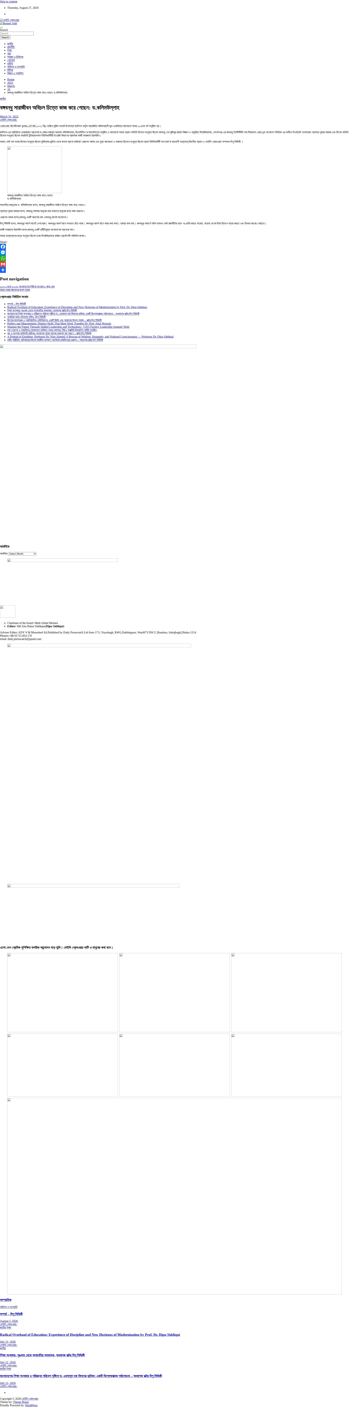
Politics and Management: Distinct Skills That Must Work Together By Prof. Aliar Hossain (59, 323)
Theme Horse (21, 1402)
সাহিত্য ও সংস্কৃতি (16, 66)
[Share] (174, 270)
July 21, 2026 (8, 1341)
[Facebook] (174, 247)
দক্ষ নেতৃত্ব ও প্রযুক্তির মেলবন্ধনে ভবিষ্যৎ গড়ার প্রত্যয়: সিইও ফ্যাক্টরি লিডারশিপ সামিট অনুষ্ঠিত (52, 330)
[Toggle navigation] (1, 27)
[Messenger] (174, 252)
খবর (9, 53)
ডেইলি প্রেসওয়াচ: (8, 119)
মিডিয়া (10, 70)
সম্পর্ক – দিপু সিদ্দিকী (16, 303)
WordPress (31, 1405)
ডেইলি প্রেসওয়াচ (30, 1398)
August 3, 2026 (9, 1321)
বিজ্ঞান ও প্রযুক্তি (15, 73)
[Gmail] (174, 264)
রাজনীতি (11, 47)
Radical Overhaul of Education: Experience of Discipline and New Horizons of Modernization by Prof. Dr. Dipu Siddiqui (77, 307)
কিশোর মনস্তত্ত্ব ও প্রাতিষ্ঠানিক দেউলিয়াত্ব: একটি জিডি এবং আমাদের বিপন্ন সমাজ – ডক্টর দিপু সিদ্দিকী (54, 320)
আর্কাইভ (4, 553)
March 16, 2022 (9, 116)
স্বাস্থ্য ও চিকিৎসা (15, 56)
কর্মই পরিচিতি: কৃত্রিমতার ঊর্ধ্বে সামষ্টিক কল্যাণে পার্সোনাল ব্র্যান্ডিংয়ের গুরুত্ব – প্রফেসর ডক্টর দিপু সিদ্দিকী (55, 339)
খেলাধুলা (11, 60)
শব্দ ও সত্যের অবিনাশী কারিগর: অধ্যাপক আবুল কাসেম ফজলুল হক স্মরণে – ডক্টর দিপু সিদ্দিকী (49, 333)
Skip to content (8, 1)
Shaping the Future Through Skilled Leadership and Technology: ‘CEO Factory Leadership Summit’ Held (68, 326)
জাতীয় (10, 43)
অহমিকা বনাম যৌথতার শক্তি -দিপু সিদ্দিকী (26, 317)
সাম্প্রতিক (5, 1300)
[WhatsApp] (174, 258)
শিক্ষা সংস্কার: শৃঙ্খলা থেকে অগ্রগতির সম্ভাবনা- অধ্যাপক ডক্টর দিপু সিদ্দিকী (42, 310)
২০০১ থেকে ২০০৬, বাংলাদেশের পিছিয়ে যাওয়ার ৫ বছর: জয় (27, 286)
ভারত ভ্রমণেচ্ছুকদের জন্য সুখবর (15, 289)
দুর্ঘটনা (10, 63)
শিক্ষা (9, 50)
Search (4, 29)
